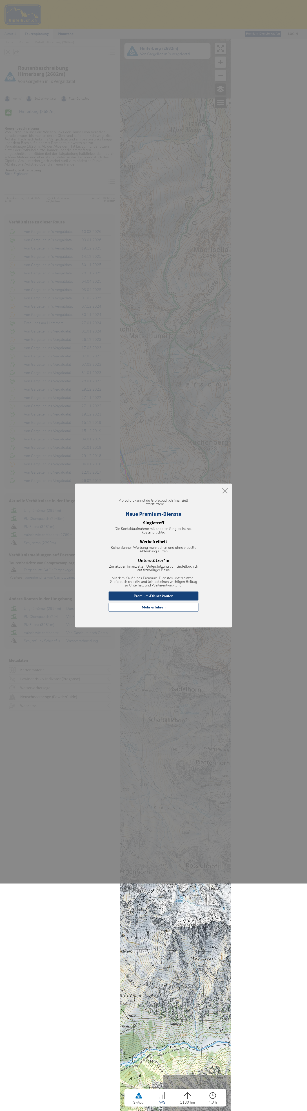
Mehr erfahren (153, 607)
